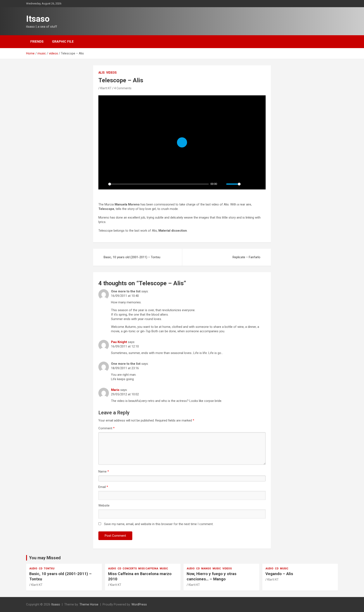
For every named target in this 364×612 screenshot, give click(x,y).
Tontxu (49, 568)
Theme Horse (88, 604)
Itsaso (38, 19)
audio (33, 568)
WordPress (139, 604)
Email (103, 487)
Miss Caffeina (148, 568)
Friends (37, 41)
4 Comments (122, 88)
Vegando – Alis (279, 573)
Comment (106, 428)
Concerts (130, 568)
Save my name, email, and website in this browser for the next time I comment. (158, 524)
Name (103, 471)
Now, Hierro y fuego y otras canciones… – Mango (211, 576)
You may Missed (45, 557)
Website (104, 505)
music (164, 568)
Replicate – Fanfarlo (246, 257)
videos (111, 72)
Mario (115, 390)
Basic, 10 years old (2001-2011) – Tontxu (132, 257)
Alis (101, 72)
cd (40, 568)
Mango (206, 568)
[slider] (158, 184)
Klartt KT (106, 88)
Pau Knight (119, 342)
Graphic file (63, 41)
